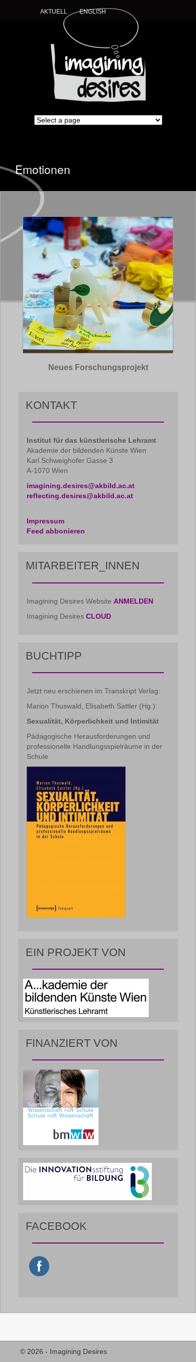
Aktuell (53, 11)
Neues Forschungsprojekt (98, 367)
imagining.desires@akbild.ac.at (81, 486)
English (92, 11)
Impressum (45, 521)
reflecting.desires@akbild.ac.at (80, 496)
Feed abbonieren (56, 531)
